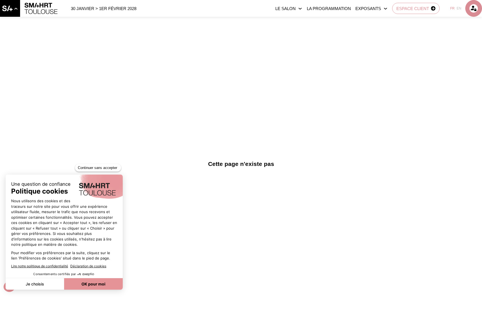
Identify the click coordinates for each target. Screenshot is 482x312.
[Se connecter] (473, 8)
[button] (416, 8)
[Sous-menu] (15, 8)
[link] (10, 8)
